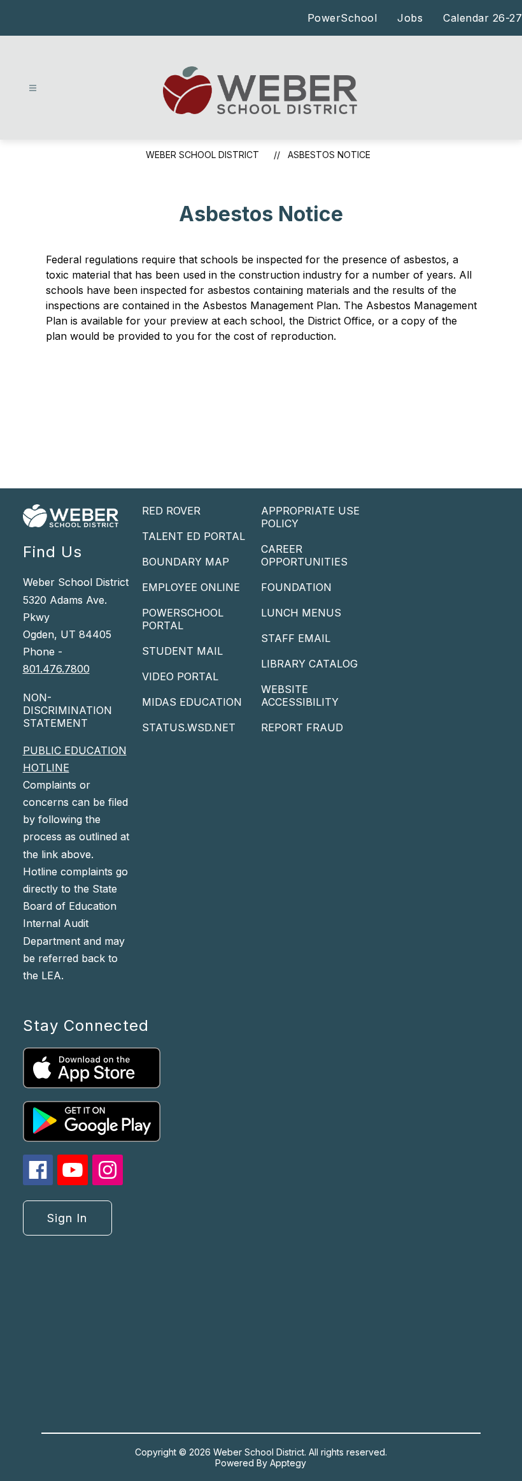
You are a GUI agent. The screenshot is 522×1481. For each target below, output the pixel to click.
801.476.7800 (56, 668)
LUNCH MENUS (301, 612)
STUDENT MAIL (182, 651)
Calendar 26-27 (482, 17)
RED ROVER (171, 510)
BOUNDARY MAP (185, 561)
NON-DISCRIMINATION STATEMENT (67, 710)
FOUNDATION (296, 587)
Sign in (67, 1218)
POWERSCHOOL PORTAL (182, 619)
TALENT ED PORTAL (193, 536)
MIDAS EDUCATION (192, 702)
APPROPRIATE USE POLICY (310, 517)
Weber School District (202, 154)
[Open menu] (32, 88)
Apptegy (288, 1462)
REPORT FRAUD (302, 727)
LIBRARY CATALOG (309, 663)
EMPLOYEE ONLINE (191, 587)
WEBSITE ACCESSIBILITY (300, 695)
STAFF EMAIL (295, 638)
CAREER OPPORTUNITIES (304, 555)
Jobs (410, 17)
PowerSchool (342, 17)
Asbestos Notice (329, 154)
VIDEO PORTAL (180, 676)
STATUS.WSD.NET (189, 727)
